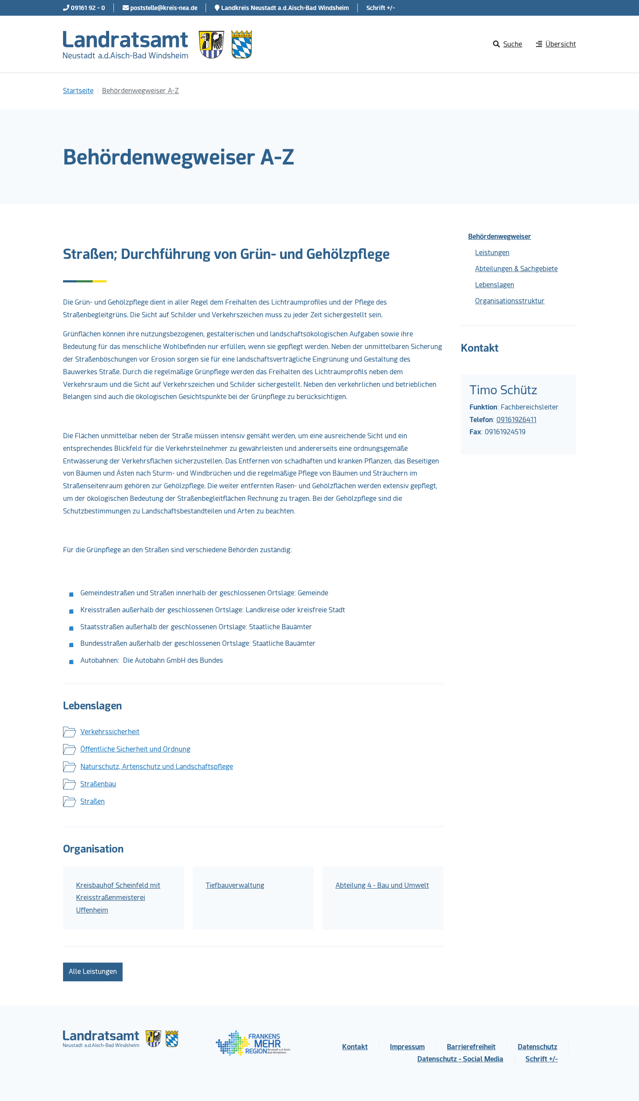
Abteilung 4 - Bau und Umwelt (382, 885)
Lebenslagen (494, 285)
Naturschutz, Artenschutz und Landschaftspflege (156, 766)
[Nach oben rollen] (619, 1081)
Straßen (92, 801)
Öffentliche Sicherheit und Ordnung (135, 749)
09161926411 (516, 420)
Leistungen (492, 252)
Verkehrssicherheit (110, 732)
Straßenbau (98, 784)
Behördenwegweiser (499, 236)
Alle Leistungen (93, 971)
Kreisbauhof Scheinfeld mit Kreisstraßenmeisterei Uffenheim (118, 898)
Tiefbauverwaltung (235, 885)
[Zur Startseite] (157, 44)
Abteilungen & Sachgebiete (516, 269)
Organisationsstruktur (510, 301)
